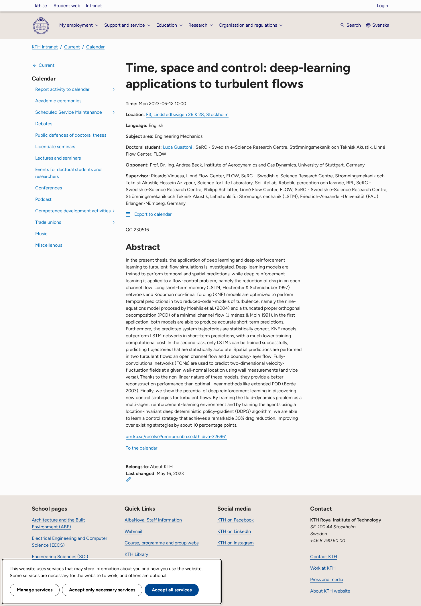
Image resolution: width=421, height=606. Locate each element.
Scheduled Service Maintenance (68, 112)
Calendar (95, 47)
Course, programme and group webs (161, 543)
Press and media (326, 579)
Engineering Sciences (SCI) (60, 556)
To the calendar (141, 448)
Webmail (133, 531)
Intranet (94, 5)
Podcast (43, 199)
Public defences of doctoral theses (70, 135)
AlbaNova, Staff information (153, 520)
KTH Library (136, 554)
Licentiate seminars (55, 146)
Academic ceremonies (58, 100)
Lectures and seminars (58, 158)
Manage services (34, 590)
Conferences (48, 188)
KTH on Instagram (235, 543)
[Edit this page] (128, 479)
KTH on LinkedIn (234, 531)
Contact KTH (323, 556)
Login (382, 5)
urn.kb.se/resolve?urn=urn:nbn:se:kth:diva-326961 (176, 436)
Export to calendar (153, 214)
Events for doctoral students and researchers (68, 173)
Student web (67, 5)
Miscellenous (48, 245)
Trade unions (48, 222)
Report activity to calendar (62, 89)
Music (41, 233)
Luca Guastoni (177, 147)
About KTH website (330, 591)
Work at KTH (323, 568)
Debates (43, 123)
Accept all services (172, 590)
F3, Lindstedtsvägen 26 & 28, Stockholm (187, 114)
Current (72, 47)
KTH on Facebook (235, 520)
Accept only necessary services (102, 590)
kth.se (41, 5)
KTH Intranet (45, 47)
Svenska (380, 25)
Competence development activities (73, 210)
